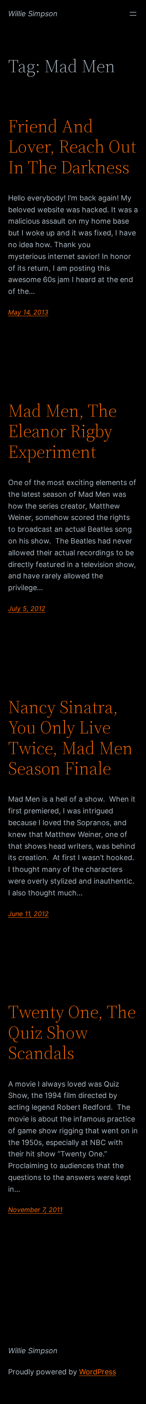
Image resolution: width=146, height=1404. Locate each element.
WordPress (97, 1371)
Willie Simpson (33, 13)
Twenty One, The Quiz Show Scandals (72, 1032)
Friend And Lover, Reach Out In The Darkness (72, 147)
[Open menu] (133, 14)
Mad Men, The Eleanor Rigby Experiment (62, 431)
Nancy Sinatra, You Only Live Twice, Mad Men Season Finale (70, 738)
